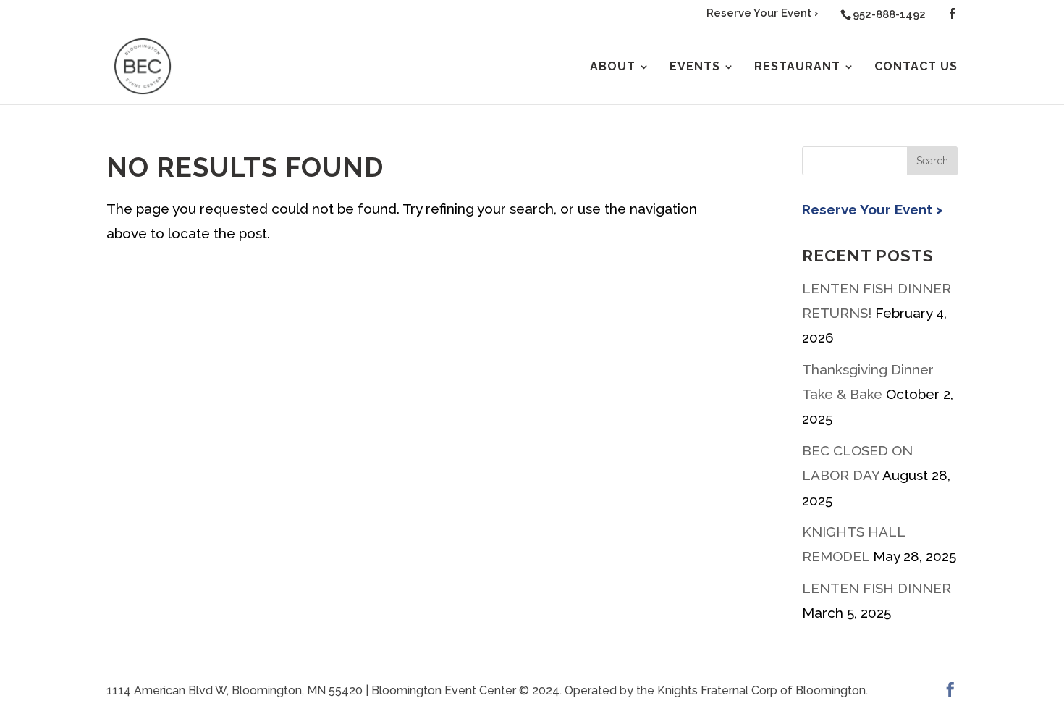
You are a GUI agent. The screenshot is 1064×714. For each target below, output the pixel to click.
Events (695, 67)
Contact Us (916, 67)
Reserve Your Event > (872, 209)
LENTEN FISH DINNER (876, 588)
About (613, 67)
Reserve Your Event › (762, 14)
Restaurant (797, 67)
